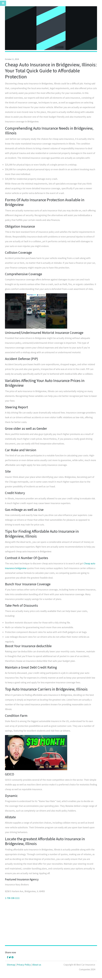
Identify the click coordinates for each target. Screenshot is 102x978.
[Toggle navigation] (3, 3)
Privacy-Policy (24, 964)
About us (36, 964)
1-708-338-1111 (12, 898)
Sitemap (11, 964)
